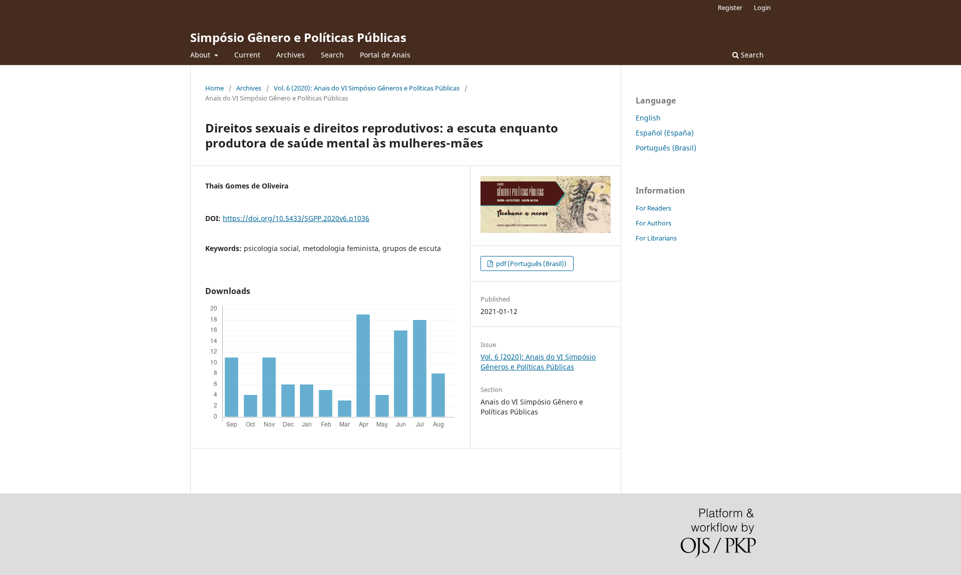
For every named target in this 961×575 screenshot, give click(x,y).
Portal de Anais (385, 55)
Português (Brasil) (666, 147)
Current (247, 55)
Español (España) (665, 133)
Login (762, 7)
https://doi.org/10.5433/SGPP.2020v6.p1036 (296, 218)
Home (214, 88)
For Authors (653, 223)
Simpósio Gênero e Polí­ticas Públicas (298, 37)
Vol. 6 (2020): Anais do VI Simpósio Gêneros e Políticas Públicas (366, 88)
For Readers (653, 208)
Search (332, 55)
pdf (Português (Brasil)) (531, 263)
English (648, 117)
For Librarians (656, 238)
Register (730, 7)
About (201, 55)
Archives (290, 55)
